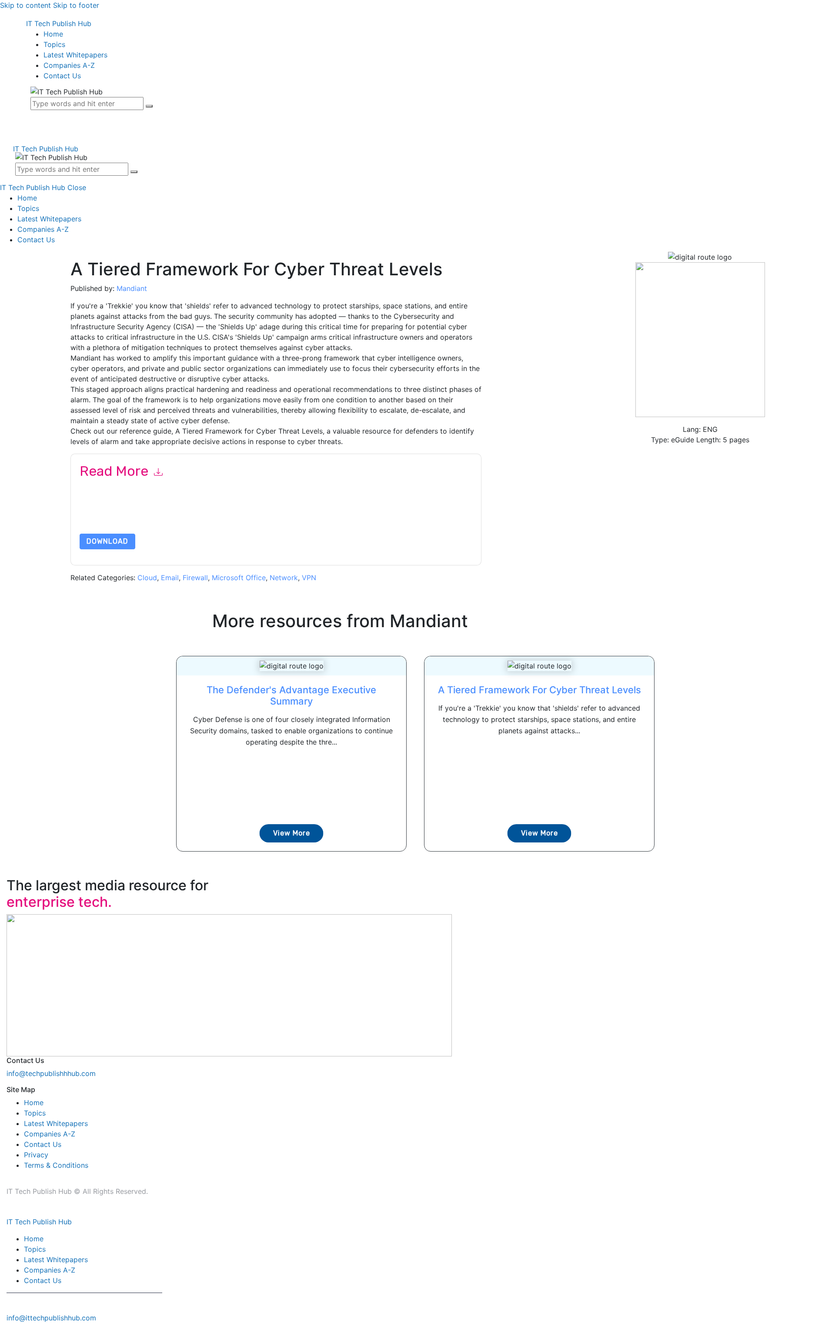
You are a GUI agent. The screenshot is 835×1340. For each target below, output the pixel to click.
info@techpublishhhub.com (51, 1073)
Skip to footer (76, 5)
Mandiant (132, 288)
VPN (309, 577)
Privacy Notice (343, 513)
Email (170, 577)
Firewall (195, 577)
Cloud (147, 577)
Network (284, 577)
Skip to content (25, 5)
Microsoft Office (239, 577)
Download (107, 541)
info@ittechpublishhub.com (51, 1317)
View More (291, 833)
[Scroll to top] (5, 1334)
